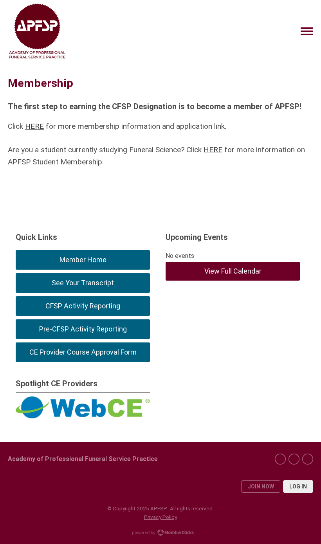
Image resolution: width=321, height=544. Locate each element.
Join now (260, 486)
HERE (34, 126)
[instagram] (307, 459)
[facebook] (280, 459)
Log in (298, 486)
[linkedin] (294, 459)
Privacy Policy (160, 517)
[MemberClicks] (37, 31)
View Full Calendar (232, 271)
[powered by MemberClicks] (160, 533)
